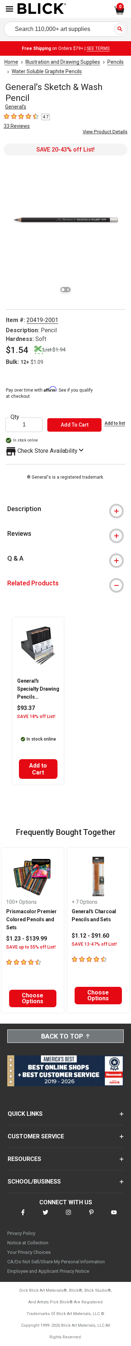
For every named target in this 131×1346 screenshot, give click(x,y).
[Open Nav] (9, 9)
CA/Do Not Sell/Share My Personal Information (56, 1261)
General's (15, 107)
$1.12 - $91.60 (90, 935)
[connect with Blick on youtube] (114, 1216)
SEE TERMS (98, 48)
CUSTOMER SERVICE (36, 1136)
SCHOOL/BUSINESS (34, 1181)
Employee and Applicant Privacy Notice (48, 1271)
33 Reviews (17, 126)
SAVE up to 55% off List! (31, 947)
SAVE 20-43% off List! (65, 149)
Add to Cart (38, 769)
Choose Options (32, 998)
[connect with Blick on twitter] (45, 1216)
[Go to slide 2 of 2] (68, 289)
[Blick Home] (41, 9)
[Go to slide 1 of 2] (63, 289)
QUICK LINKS (25, 1113)
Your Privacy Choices (29, 1252)
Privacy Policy (21, 1233)
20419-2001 (42, 320)
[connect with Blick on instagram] (68, 1216)
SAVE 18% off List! (36, 716)
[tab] (65, 509)
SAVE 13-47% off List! (94, 944)
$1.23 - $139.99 (26, 938)
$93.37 (26, 708)
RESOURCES (24, 1158)
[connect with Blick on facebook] (23, 1216)
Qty (15, 417)
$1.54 (17, 350)
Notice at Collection (27, 1242)
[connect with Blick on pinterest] (91, 1216)
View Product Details (105, 131)
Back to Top (62, 1036)
